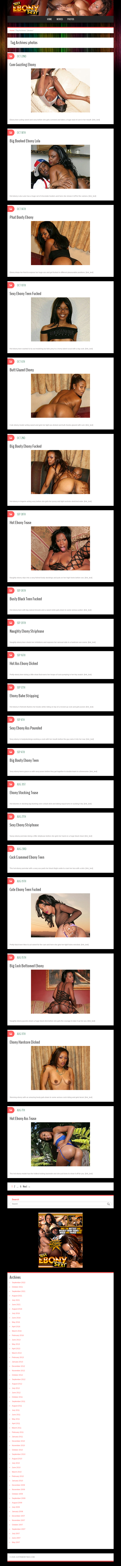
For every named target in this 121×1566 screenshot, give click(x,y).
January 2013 (17, 1362)
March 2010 (17, 1472)
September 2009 (18, 1498)
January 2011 (17, 1437)
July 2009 (16, 1507)
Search (15, 1199)
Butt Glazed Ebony (22, 370)
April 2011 (16, 1423)
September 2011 (18, 1401)
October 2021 (17, 1287)
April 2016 (16, 1327)
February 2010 (18, 1476)
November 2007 (18, 1520)
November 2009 (18, 1489)
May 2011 (16, 1419)
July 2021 (16, 1300)
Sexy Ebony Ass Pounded (26, 728)
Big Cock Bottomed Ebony (27, 966)
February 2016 (18, 1335)
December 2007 (18, 1516)
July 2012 (16, 1388)
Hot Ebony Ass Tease (23, 1119)
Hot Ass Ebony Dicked (24, 664)
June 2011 (16, 1415)
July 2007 (16, 1534)
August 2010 (17, 1459)
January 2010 (17, 1481)
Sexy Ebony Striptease (24, 825)
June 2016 (16, 1318)
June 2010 (16, 1467)
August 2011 (17, 1406)
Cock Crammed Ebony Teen (27, 857)
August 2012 (17, 1384)
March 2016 (17, 1331)
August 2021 (17, 1296)
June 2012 (16, 1393)
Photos (70, 19)
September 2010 (18, 1454)
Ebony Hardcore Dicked (25, 1042)
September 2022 (18, 1283)
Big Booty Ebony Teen (24, 760)
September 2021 (18, 1291)
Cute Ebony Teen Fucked (25, 890)
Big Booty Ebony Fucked (26, 446)
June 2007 (16, 1538)
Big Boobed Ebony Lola (25, 141)
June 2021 (16, 1305)
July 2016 (16, 1313)
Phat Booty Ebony (21, 217)
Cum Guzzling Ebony (23, 65)
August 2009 (17, 1503)
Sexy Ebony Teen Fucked (25, 294)
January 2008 (17, 1512)
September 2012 (18, 1379)
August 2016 (17, 1309)
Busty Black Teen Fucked (26, 599)
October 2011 (17, 1397)
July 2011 (16, 1410)
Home (49, 19)
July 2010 (16, 1463)
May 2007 (16, 1542)
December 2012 (18, 1366)
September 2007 (18, 1529)
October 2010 (17, 1450)
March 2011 (16, 1428)
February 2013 (18, 1357)
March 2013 (17, 1353)
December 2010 (18, 1441)
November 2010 (18, 1445)
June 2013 (16, 1340)
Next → (27, 1186)
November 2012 (18, 1371)
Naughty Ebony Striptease (27, 631)
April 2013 (16, 1349)
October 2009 (17, 1494)
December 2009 (18, 1485)
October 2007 (17, 1525)
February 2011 (18, 1432)
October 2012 (17, 1375)
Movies (60, 19)
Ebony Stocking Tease (24, 793)
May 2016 (16, 1322)
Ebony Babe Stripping (24, 696)
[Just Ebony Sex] (60, 8)
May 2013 (16, 1344)
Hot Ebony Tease (20, 523)
